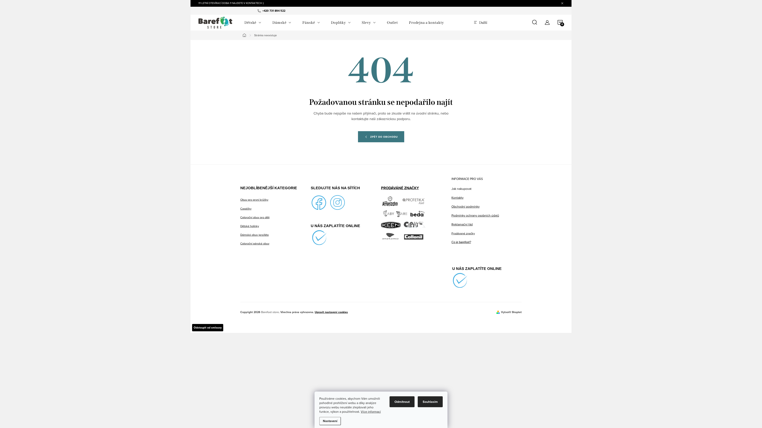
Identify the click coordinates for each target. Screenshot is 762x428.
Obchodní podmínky (465, 206)
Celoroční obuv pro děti (254, 217)
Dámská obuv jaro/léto (254, 235)
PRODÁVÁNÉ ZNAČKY (400, 188)
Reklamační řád (462, 224)
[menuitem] (253, 23)
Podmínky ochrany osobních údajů (475, 215)
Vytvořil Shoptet (511, 312)
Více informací (371, 411)
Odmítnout (402, 401)
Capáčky (245, 208)
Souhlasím (430, 401)
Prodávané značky (463, 233)
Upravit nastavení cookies (331, 312)
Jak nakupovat (461, 188)
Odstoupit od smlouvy (208, 328)
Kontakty (457, 197)
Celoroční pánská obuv (254, 243)
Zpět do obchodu (384, 137)
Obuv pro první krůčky (254, 200)
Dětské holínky (249, 226)
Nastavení (330, 421)
